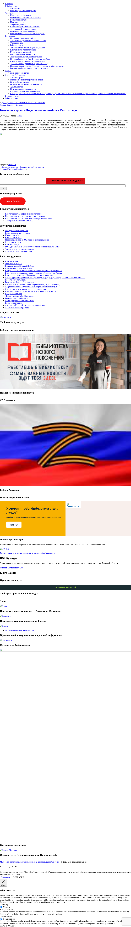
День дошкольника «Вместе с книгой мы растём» (23, 102)
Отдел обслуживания (19, 82)
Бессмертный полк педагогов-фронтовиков (29, 68)
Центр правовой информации (23, 89)
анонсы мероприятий (19, 73)
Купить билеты (13, 201)
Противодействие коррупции (23, 10)
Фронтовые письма (13, 264)
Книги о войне (11, 261)
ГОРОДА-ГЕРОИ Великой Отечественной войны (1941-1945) (32, 247)
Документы (15, 8)
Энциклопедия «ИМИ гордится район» (27, 47)
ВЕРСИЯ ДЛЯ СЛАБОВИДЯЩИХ (67, 181)
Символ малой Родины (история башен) (27, 61)
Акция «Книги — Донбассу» (12, 105)
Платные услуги (17, 22)
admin (19, 116)
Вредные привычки (13, 294)
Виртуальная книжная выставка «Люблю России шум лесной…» (33, 270)
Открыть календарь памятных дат (20, 630)
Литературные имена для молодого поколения (25, 289)
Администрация (17, 77)
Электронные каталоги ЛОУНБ (19, 221)
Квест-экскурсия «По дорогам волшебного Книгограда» (39, 110)
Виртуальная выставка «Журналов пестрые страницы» (29, 275)
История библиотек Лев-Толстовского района (30, 59)
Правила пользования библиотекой (25, 17)
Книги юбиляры (12, 244)
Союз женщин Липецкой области (25, 27)
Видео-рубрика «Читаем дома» (18, 268)
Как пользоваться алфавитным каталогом (23, 214)
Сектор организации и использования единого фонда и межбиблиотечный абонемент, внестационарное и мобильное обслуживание (68, 94)
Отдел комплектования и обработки (26, 84)
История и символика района (23, 38)
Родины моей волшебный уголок (19, 282)
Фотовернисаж (16, 43)
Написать (14, 525)
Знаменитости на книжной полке (19, 249)
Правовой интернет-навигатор (23, 31)
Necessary (7, 907)
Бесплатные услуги (18, 20)
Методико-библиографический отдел (26, 80)
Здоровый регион (18, 24)
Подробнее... (6, 877)
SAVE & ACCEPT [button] (8, 926)
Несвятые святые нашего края (23, 54)
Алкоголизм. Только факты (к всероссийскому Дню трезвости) (32, 284)
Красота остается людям (15, 280)
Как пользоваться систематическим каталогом (25, 216)
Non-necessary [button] (6, 916)
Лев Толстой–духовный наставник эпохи (28, 40)
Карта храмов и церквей (20, 52)
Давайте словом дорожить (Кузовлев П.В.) (28, 64)
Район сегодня (16, 45)
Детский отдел (16, 87)
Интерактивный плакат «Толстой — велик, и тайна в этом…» (37, 66)
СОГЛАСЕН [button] (18, 877)
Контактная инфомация (20, 15)
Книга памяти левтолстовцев (23, 50)
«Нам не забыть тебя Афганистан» (20, 296)
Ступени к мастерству (14, 242)
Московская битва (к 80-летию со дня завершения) (27, 240)
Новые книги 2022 (13, 237)
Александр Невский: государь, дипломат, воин (25, 305)
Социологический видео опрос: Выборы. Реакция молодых (31, 287)
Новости (12, 165)
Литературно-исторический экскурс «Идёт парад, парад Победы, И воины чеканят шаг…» (45, 277)
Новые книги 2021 (13, 235)
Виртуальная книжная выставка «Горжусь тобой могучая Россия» (34, 273)
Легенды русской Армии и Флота (19, 300)
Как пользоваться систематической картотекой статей (28, 218)
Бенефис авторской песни (16, 298)
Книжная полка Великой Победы (19, 266)
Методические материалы (16, 231)
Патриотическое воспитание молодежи (27, 34)
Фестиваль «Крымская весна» (23, 29)
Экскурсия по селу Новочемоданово (26, 57)
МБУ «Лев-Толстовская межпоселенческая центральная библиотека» (30, 862)
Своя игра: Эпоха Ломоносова (18, 251)
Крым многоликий (13, 303)
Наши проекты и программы (17, 233)
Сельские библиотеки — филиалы (25, 91)
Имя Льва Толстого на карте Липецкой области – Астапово (31, 291)
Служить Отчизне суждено (17, 307)
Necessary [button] (4, 904)
